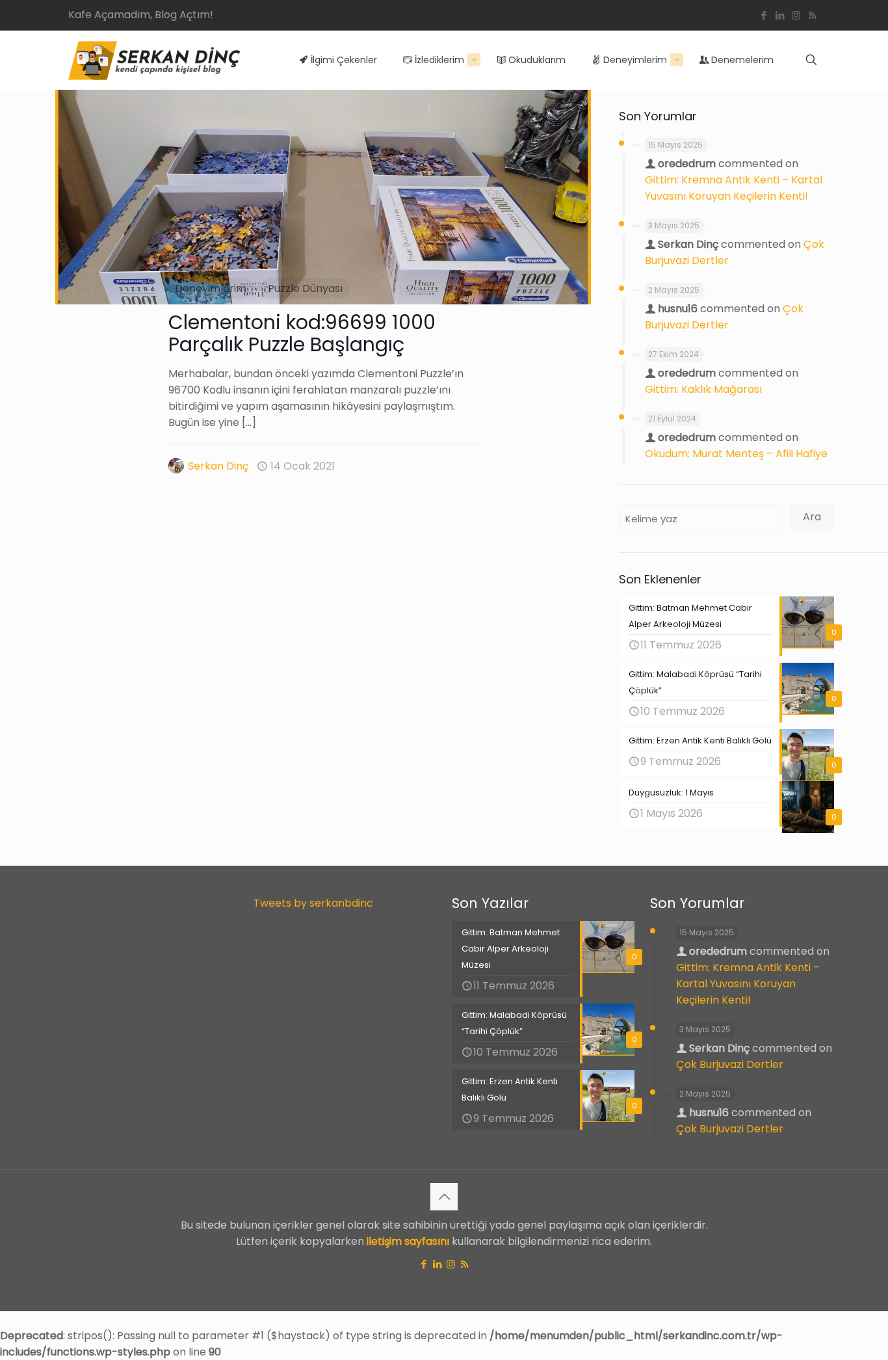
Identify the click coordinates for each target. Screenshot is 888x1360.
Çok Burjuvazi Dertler (729, 1064)
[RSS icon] (812, 15)
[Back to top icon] (444, 1196)
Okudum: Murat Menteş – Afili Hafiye (736, 453)
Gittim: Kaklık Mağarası (703, 389)
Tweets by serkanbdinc (313, 903)
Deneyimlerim (210, 288)
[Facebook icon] (763, 15)
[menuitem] (473, 59)
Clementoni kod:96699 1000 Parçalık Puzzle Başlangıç (302, 333)
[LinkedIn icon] (780, 15)
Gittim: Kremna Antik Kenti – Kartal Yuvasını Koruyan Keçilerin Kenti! (748, 983)
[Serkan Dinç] (154, 60)
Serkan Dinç (218, 466)
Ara (812, 516)
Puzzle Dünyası (305, 288)
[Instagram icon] (796, 15)
